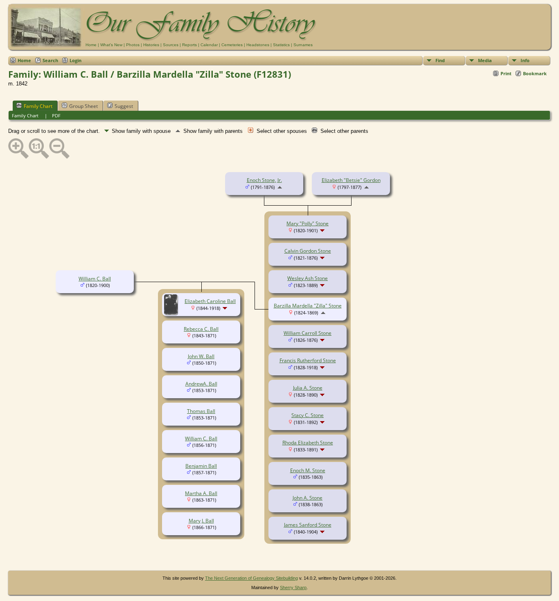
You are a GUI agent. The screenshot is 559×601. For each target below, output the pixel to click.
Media (485, 60)
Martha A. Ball (201, 493)
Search (50, 60)
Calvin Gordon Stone (307, 250)
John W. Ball (201, 356)
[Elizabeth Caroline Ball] (172, 312)
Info (525, 60)
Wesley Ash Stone (307, 278)
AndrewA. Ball (201, 383)
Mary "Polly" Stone (307, 223)
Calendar (209, 45)
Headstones (257, 45)
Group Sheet (83, 106)
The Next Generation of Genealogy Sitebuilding (251, 578)
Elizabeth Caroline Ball (210, 301)
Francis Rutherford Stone (308, 360)
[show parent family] (280, 187)
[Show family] (323, 230)
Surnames (303, 45)
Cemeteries (232, 45)
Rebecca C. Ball (201, 328)
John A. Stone (307, 497)
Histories (151, 45)
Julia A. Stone (307, 387)
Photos (133, 45)
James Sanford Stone (307, 524)
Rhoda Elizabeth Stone (307, 442)
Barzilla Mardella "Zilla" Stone (308, 305)
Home (91, 45)
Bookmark (535, 73)
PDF (56, 115)
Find (440, 60)
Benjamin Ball (201, 465)
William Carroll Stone (307, 333)
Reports (189, 45)
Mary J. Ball (201, 520)
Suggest (124, 106)
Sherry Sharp (293, 587)
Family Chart (38, 106)
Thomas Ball (201, 411)
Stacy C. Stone (307, 415)
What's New (111, 45)
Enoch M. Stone (307, 470)
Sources (170, 45)
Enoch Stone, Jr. (264, 180)
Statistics (281, 45)
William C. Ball (95, 278)
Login (75, 60)
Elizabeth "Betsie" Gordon (351, 180)
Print (506, 73)
